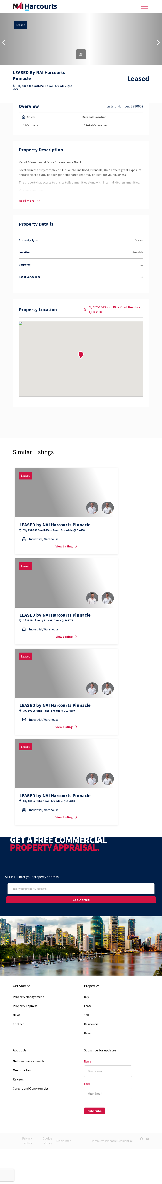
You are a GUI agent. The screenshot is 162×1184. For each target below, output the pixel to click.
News (16, 1015)
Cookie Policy (47, 1140)
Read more (26, 201)
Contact (18, 1024)
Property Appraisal (26, 1006)
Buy (86, 997)
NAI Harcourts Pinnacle (28, 1061)
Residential (91, 1024)
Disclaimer (63, 1141)
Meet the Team (23, 1070)
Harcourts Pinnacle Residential (112, 1141)
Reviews (18, 1079)
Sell (86, 1015)
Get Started (81, 900)
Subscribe (95, 1111)
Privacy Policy (27, 1140)
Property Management (28, 997)
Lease (88, 1006)
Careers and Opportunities (31, 1088)
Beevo (88, 1033)
